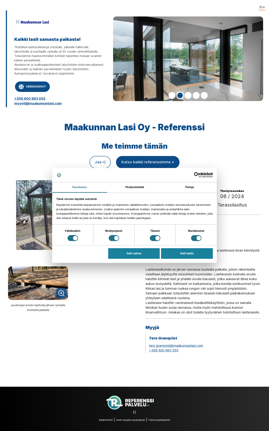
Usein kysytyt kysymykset (130, 419)
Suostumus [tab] (79, 187)
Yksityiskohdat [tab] (134, 187)
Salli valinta (134, 253)
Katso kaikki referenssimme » (147, 162)
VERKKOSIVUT (36, 86)
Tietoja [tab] (189, 187)
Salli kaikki (187, 253)
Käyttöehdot (106, 419)
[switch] (114, 238)
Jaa (99, 162)
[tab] (172, 95)
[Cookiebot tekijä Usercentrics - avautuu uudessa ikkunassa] (197, 175)
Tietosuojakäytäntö (159, 419)
